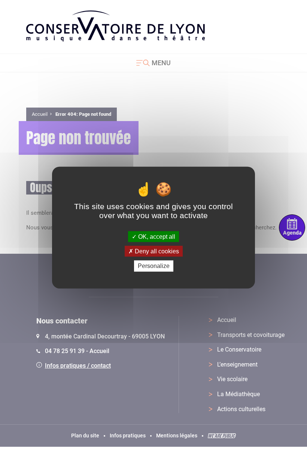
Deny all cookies (156, 251)
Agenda (292, 233)
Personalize (154, 266)
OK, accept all (156, 236)
